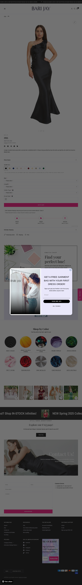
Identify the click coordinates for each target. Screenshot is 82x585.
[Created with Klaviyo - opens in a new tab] (41, 316)
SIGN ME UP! (57, 301)
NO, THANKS (56, 306)
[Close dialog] (70, 270)
